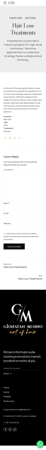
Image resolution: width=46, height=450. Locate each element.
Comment (8, 169)
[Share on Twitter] (10, 138)
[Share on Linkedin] (15, 138)
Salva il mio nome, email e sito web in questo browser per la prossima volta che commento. (21, 236)
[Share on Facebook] (5, 138)
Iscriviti (6, 373)
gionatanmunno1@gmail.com (17, 409)
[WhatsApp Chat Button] (40, 444)
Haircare (16, 18)
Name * (7, 203)
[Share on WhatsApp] (19, 138)
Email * (6, 213)
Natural (30, 18)
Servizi (6, 392)
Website (7, 223)
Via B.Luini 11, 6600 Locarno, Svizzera (21, 416)
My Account (9, 401)
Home (6, 387)
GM (11, 2)
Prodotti (7, 396)
